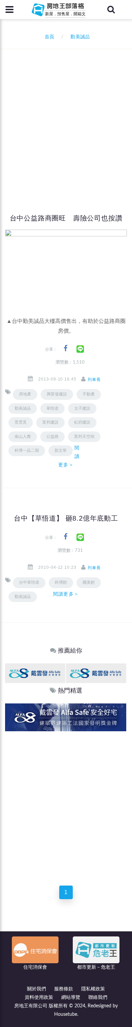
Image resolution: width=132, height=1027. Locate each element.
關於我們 (36, 989)
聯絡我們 (97, 997)
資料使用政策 (39, 997)
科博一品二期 (27, 450)
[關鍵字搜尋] (111, 9)
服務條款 (63, 989)
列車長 (94, 379)
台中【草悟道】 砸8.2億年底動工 (66, 518)
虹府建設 (82, 422)
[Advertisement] (66, 119)
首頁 (48, 37)
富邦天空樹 (84, 436)
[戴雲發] (35, 673)
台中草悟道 (29, 582)
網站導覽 (70, 997)
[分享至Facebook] (65, 348)
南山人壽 (23, 436)
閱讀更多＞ (69, 456)
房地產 (25, 394)
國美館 (89, 582)
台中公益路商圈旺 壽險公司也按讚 (66, 218)
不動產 (89, 394)
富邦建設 (50, 422)
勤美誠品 (23, 408)
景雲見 (21, 422)
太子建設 (82, 408)
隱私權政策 (93, 989)
